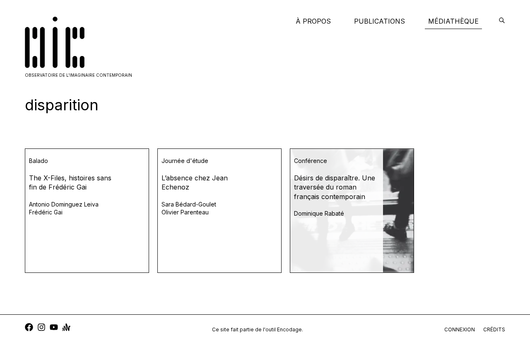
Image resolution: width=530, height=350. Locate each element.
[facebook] (29, 328)
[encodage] (502, 21)
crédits (494, 329)
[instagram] (41, 328)
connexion (459, 329)
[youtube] (54, 328)
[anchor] (66, 328)
